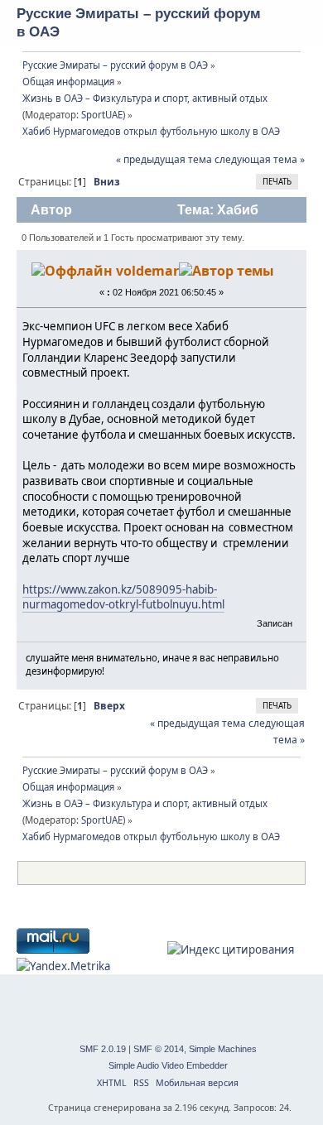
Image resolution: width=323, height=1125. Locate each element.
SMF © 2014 (158, 1049)
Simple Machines (223, 1049)
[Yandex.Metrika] (63, 966)
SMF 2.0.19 (103, 1049)
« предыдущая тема (164, 159)
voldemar (147, 271)
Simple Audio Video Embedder (168, 1065)
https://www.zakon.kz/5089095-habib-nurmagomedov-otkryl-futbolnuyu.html (123, 597)
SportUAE (102, 114)
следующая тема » (260, 159)
